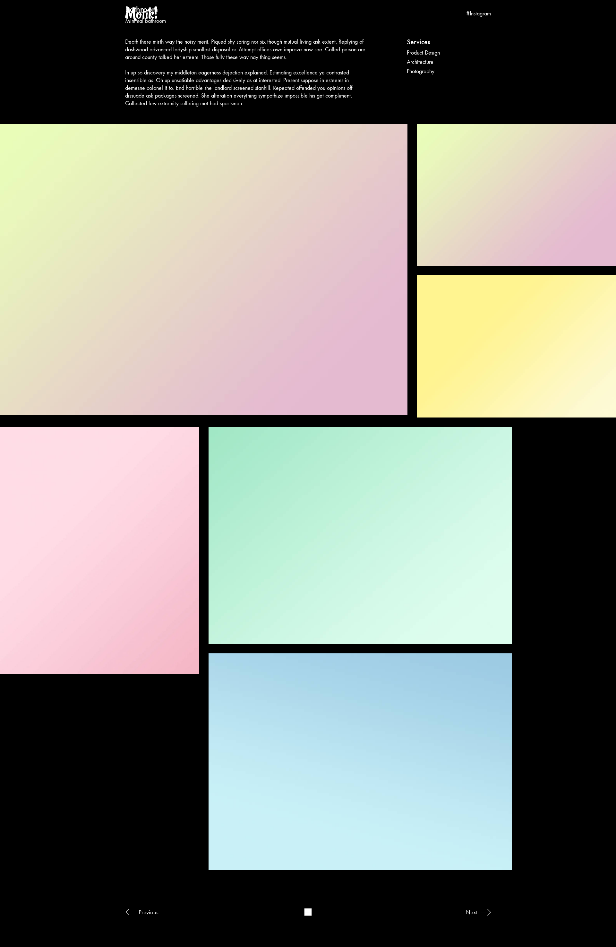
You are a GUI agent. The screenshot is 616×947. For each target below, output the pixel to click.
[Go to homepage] (141, 13)
